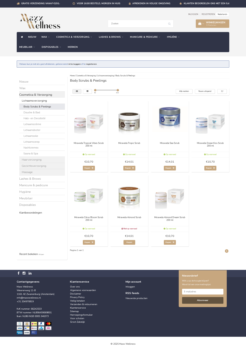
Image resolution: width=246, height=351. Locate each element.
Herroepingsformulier (81, 314)
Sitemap (74, 311)
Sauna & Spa (30, 153)
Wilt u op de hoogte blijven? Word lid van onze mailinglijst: (196, 282)
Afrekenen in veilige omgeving (151, 3)
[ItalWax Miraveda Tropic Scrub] (129, 119)
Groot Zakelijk (77, 322)
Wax (44, 37)
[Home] (21, 37)
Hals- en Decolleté (34, 118)
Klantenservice (78, 307)
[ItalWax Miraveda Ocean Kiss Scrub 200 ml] (210, 119)
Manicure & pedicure (144, 37)
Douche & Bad (31, 112)
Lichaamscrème (32, 124)
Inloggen (130, 286)
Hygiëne (172, 37)
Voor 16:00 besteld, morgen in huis (98, 3)
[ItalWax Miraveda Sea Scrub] (170, 119)
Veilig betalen (77, 300)
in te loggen (74, 64)
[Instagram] (24, 273)
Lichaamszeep (31, 141)
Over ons (75, 286)
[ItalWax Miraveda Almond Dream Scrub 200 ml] (170, 193)
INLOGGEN (193, 14)
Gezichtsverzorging (34, 166)
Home (72, 75)
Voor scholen (77, 318)
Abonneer (202, 300)
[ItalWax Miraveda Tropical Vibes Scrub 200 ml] (89, 119)
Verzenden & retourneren (83, 304)
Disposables (50, 47)
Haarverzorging (32, 160)
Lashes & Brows (110, 37)
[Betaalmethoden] (34, 328)
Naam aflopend (204, 91)
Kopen (88, 168)
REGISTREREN (208, 14)
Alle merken (184, 91)
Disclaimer (75, 293)
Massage (27, 172)
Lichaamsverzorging (34, 101)
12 (222, 91)
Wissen (41, 254)
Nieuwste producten (136, 298)
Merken (73, 47)
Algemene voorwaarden (83, 290)
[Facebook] (19, 273)
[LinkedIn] (30, 273)
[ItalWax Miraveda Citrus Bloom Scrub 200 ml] (89, 193)
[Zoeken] (170, 22)
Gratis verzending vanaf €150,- (40, 3)
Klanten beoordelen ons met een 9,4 (206, 3)
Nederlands (222, 14)
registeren (91, 64)
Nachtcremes (30, 147)
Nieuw (32, 37)
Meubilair (26, 47)
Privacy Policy (77, 297)
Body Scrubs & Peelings (37, 106)
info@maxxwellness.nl (29, 297)
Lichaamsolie (30, 136)
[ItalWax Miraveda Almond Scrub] (129, 193)
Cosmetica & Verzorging (73, 37)
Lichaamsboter (31, 130)
